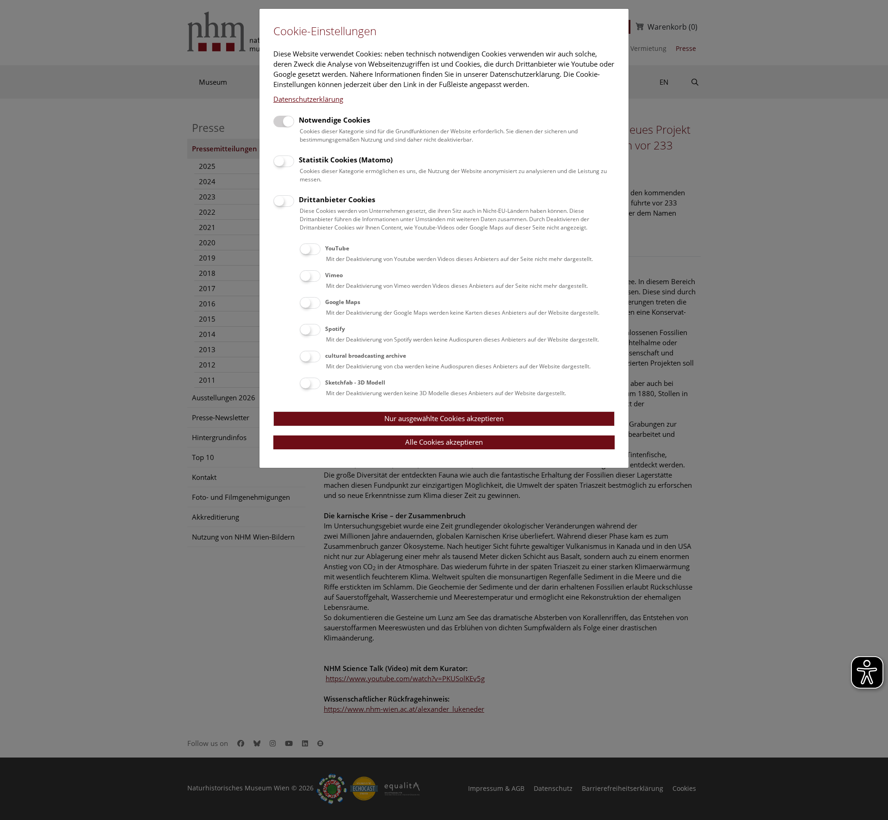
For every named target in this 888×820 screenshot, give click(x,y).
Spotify (335, 329)
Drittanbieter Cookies (337, 199)
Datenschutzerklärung (308, 99)
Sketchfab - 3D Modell (355, 382)
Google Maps (342, 302)
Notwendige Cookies (334, 119)
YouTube (337, 248)
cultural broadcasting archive (365, 356)
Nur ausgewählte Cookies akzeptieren (444, 418)
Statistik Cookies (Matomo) (346, 159)
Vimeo (334, 275)
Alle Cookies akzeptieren (444, 442)
